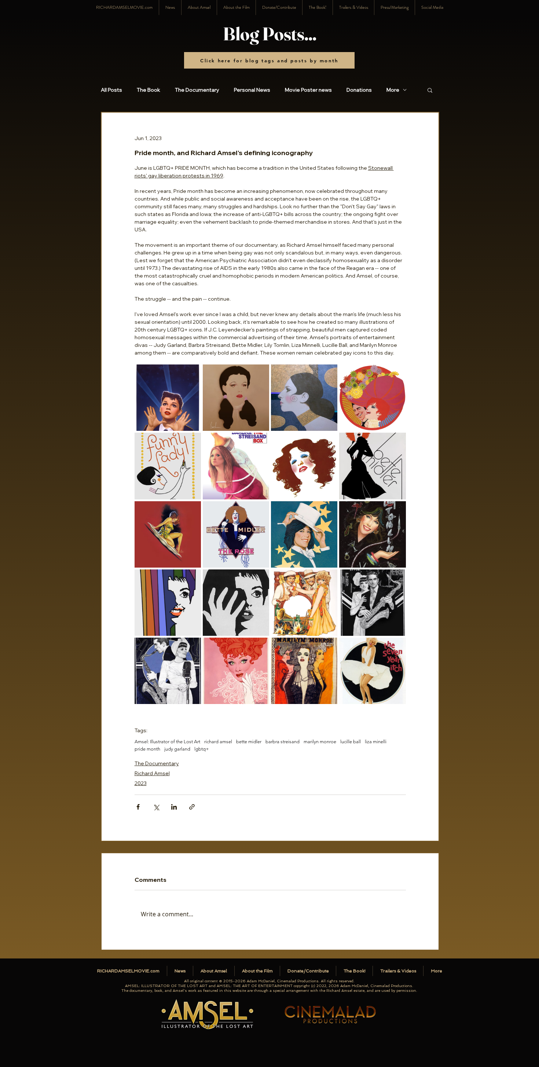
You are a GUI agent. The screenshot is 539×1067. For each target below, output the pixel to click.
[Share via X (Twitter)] (156, 806)
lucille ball (350, 741)
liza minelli (375, 741)
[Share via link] (191, 806)
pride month (147, 749)
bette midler (248, 741)
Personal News (252, 90)
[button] (432, 7)
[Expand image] (168, 397)
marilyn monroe (320, 741)
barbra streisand (282, 741)
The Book (148, 90)
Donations (359, 90)
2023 (141, 783)
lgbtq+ (201, 749)
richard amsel (218, 741)
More (392, 90)
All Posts (111, 90)
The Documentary (197, 90)
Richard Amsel (152, 773)
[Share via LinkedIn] (173, 806)
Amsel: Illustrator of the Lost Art (167, 741)
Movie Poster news (308, 90)
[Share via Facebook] (138, 806)
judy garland (177, 749)
